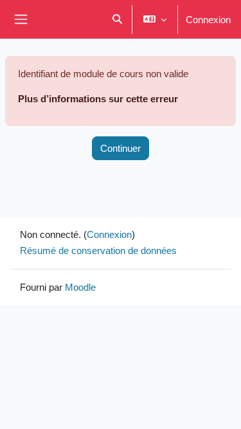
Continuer (120, 147)
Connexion (208, 19)
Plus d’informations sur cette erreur (98, 98)
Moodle (80, 286)
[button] (118, 19)
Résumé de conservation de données (98, 250)
